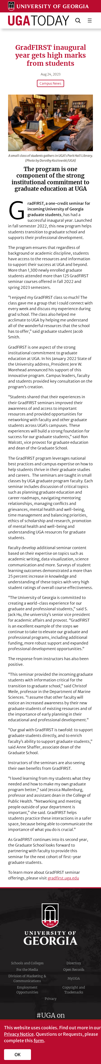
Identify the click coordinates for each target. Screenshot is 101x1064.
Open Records (73, 970)
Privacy (51, 999)
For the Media (27, 970)
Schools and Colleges (27, 963)
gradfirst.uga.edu (63, 878)
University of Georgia (51, 924)
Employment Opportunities (27, 989)
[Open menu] (89, 20)
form (39, 1040)
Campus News (50, 83)
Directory (74, 963)
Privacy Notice (19, 1034)
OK (18, 1054)
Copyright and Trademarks (73, 989)
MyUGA (74, 978)
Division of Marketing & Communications (27, 978)
